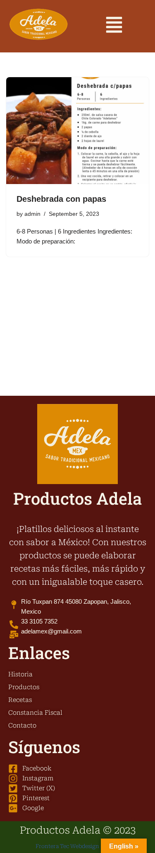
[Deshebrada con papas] (77, 130)
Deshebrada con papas (61, 198)
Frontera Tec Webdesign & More (77, 846)
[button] (114, 26)
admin (32, 214)
